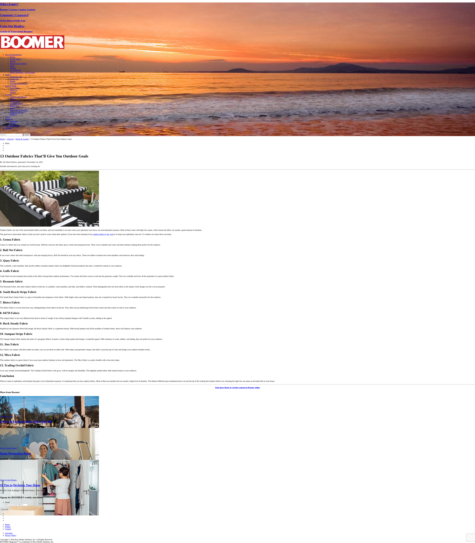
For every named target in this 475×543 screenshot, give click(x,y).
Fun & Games (15, 59)
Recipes (13, 92)
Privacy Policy (10, 535)
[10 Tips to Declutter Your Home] (49, 515)
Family (7, 75)
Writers (8, 527)
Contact (8, 529)
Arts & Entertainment (13, 55)
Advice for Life (16, 77)
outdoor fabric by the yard (103, 234)
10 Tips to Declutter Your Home (20, 485)
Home (2, 139)
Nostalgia (13, 121)
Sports (12, 108)
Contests (8, 128)
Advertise (8, 533)
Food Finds (14, 88)
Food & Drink (10, 86)
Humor (12, 61)
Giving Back (15, 101)
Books (12, 57)
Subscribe (4, 509)
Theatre (13, 68)
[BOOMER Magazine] (32, 48)
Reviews (13, 115)
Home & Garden (16, 104)
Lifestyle (8, 95)
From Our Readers (12, 126)
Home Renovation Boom (15, 453)
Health (12, 81)
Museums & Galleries (18, 64)
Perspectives (15, 106)
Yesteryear (9, 119)
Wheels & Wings (16, 112)
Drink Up (13, 90)
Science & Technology (19, 110)
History (13, 124)
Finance (13, 99)
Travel (7, 117)
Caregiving (14, 79)
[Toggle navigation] (1, 51)
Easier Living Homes (18, 97)
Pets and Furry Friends (19, 84)
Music (12, 66)
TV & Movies (15, 70)
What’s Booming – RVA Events (22, 72)
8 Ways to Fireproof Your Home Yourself (26, 421)
